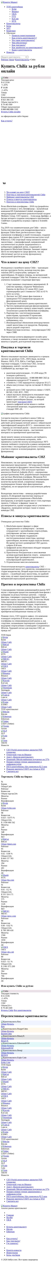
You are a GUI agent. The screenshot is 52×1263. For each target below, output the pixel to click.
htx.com (10, 880)
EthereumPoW (7, 1048)
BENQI (4, 1055)
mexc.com (11, 916)
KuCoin (15, 19)
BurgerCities (6, 1033)
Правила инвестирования (23, 35)
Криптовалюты (13, 23)
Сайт (9, 642)
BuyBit (9, 1217)
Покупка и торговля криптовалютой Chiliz (25, 194)
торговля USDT (25, 402)
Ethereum (5, 719)
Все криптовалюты (22, 1010)
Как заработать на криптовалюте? (27, 47)
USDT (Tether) (7, 724)
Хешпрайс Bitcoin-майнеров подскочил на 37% (27, 759)
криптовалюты (32, 566)
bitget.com (11, 844)
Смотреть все (12, 771)
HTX (14, 21)
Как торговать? (19, 45)
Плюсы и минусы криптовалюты (21, 199)
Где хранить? (12, 1243)
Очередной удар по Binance (18, 754)
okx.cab (10, 952)
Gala (3, 738)
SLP (3, 733)
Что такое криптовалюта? (23, 40)
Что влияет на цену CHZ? (18, 192)
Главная (10, 1215)
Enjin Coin (5, 1062)
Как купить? (6, 121)
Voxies (4, 728)
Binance (15, 11)
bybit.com (11, 808)
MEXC (4, 913)
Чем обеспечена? (19, 43)
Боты (8, 26)
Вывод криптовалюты (22, 50)
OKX (14, 14)
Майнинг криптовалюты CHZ (20, 197)
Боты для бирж (13, 1255)
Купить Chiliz (7, 1010)
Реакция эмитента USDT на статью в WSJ (25, 769)
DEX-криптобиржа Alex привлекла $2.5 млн (26, 766)
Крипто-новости (13, 1250)
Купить (10, 1024)
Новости (10, 52)
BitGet (4, 841)
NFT (8, 28)
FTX (14, 16)
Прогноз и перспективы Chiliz (20, 202)
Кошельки (11, 31)
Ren (3, 1026)
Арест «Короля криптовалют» (20, 757)
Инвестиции (12, 1253)
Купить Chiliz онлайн (11, 112)
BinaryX (4, 1041)
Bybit (14, 9)
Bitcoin (4, 714)
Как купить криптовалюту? (24, 38)
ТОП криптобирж (14, 7)
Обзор (4, 642)
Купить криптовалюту (16, 1227)
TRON (4, 743)
